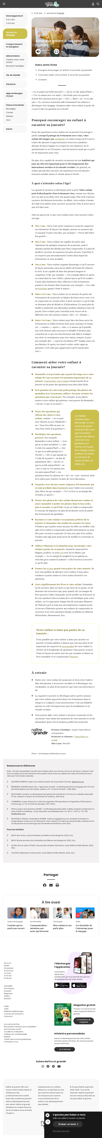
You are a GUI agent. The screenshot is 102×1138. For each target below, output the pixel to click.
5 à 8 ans (8, 978)
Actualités (8, 986)
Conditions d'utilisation (13, 1031)
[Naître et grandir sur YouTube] (59, 1066)
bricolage (42, 288)
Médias (7, 1036)
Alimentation (13, 56)
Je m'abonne (64, 1049)
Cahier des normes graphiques (17, 1039)
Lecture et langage (55, 13)
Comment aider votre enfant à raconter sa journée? (64, 75)
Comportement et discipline (14, 45)
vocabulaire (60, 138)
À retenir (42, 79)
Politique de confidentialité (15, 1034)
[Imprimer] (57, 885)
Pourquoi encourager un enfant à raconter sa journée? (65, 70)
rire (62, 552)
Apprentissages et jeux (14, 94)
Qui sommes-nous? (12, 1029)
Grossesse (8, 968)
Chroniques (9, 988)
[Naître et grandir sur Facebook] (48, 1066)
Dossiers (7, 991)
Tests (6, 1009)
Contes (9, 112)
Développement (14, 16)
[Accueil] (51, 4)
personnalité (68, 646)
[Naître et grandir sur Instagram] (43, 1066)
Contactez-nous (11, 1041)
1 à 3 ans (7, 973)
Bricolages (11, 108)
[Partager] (44, 885)
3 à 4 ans (10, 19)
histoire (74, 656)
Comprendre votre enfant (56, 381)
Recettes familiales (15, 66)
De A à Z (7, 963)
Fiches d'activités (15, 105)
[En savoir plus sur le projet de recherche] (47, 1121)
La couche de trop (12, 1024)
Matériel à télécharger (13, 1011)
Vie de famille (13, 75)
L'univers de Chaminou (14, 1014)
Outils (6, 1006)
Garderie (11, 84)
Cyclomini (8, 1016)
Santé (9, 129)
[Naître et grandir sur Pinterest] (53, 1066)
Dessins (9, 116)
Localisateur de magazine (84, 1020)
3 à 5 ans (38, 13)
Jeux (8, 120)
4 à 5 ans (10, 23)
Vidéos (7, 996)
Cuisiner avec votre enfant (15, 61)
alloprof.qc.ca (78, 781)
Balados (7, 998)
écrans (50, 568)
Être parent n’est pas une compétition (20, 1026)
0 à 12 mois (8, 970)
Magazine (8, 993)
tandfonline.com (18, 813)
